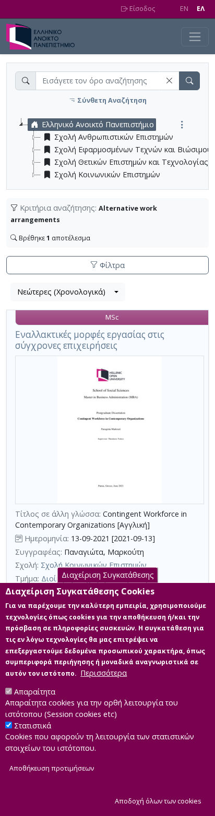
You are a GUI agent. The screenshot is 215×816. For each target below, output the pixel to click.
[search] (189, 80)
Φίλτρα (111, 265)
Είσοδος (141, 8)
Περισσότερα (103, 673)
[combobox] (67, 292)
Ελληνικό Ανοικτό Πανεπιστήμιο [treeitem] (98, 124)
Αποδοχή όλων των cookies (158, 801)
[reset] (169, 80)
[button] (169, 81)
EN (184, 8)
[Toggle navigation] (195, 36)
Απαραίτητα (34, 692)
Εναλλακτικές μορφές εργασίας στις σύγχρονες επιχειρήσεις (89, 339)
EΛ (201, 8)
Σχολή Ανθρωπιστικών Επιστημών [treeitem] (113, 137)
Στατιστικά (32, 725)
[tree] (111, 149)
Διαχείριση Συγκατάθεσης (108, 575)
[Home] (44, 36)
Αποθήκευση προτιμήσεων (51, 768)
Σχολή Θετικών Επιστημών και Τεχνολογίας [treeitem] (131, 162)
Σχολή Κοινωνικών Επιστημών (94, 565)
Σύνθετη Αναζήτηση (111, 100)
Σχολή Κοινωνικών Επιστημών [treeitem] (107, 174)
